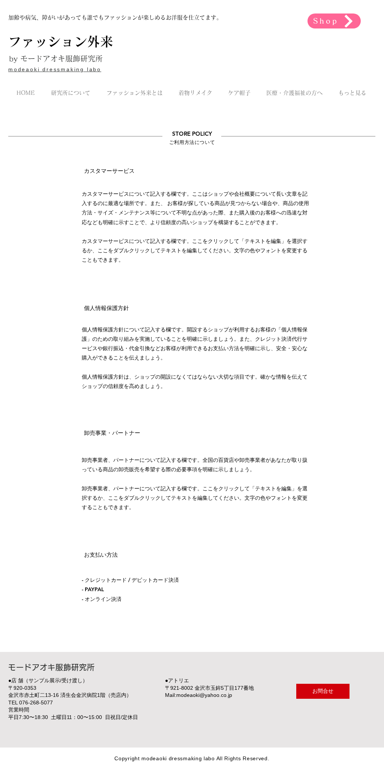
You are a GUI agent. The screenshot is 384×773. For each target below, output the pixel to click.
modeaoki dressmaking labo (54, 69)
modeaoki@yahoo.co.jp (204, 695)
